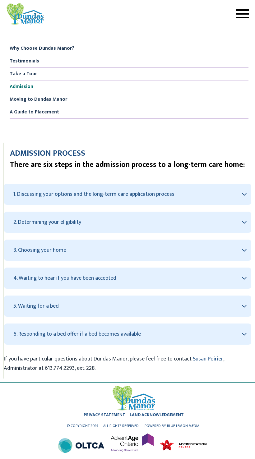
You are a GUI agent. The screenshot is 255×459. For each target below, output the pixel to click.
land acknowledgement (157, 414)
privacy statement (104, 414)
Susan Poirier (208, 359)
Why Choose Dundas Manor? (42, 48)
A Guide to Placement (34, 112)
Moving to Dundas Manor (38, 99)
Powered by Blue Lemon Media (172, 426)
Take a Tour (23, 74)
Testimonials (24, 61)
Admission (21, 86)
